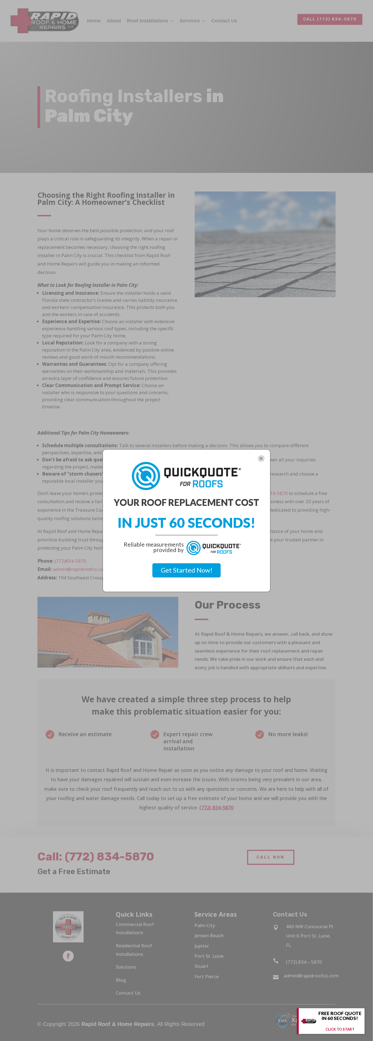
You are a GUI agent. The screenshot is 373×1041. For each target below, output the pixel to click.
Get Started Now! (186, 570)
